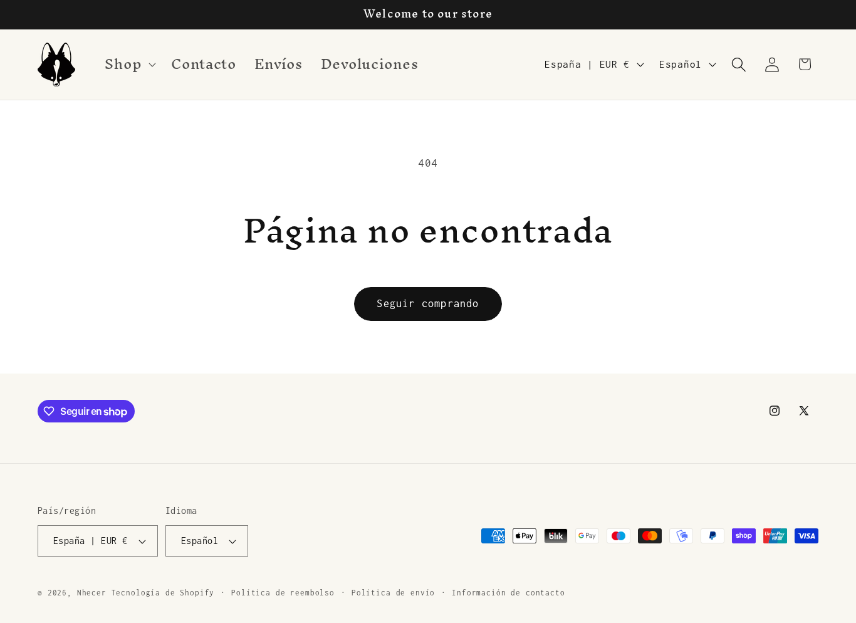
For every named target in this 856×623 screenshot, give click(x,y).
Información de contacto (508, 593)
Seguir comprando (428, 303)
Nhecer (92, 593)
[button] (129, 64)
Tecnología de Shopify (163, 593)
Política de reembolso (283, 593)
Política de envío (393, 593)
